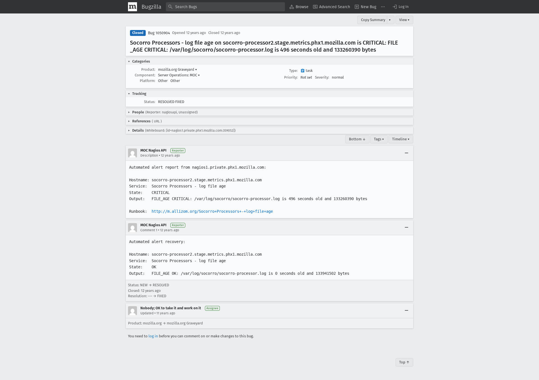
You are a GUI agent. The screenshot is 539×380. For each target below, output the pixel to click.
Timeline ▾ (401, 139)
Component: (145, 75)
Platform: (147, 81)
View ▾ (404, 20)
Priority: (291, 77)
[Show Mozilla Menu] (132, 6)
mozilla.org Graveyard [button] (177, 69)
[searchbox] (225, 6)
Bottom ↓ (357, 139)
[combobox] (225, 6)
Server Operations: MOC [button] (179, 75)
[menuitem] (299, 6)
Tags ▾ (379, 139)
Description (149, 155)
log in (153, 336)
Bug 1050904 (159, 33)
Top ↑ (404, 362)
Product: (148, 69)
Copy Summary (373, 20)
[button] (400, 6)
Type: (293, 70)
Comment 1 (148, 230)
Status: (149, 102)
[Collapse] (406, 152)
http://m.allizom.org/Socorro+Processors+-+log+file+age (212, 211)
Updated (147, 313)
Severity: (322, 77)
